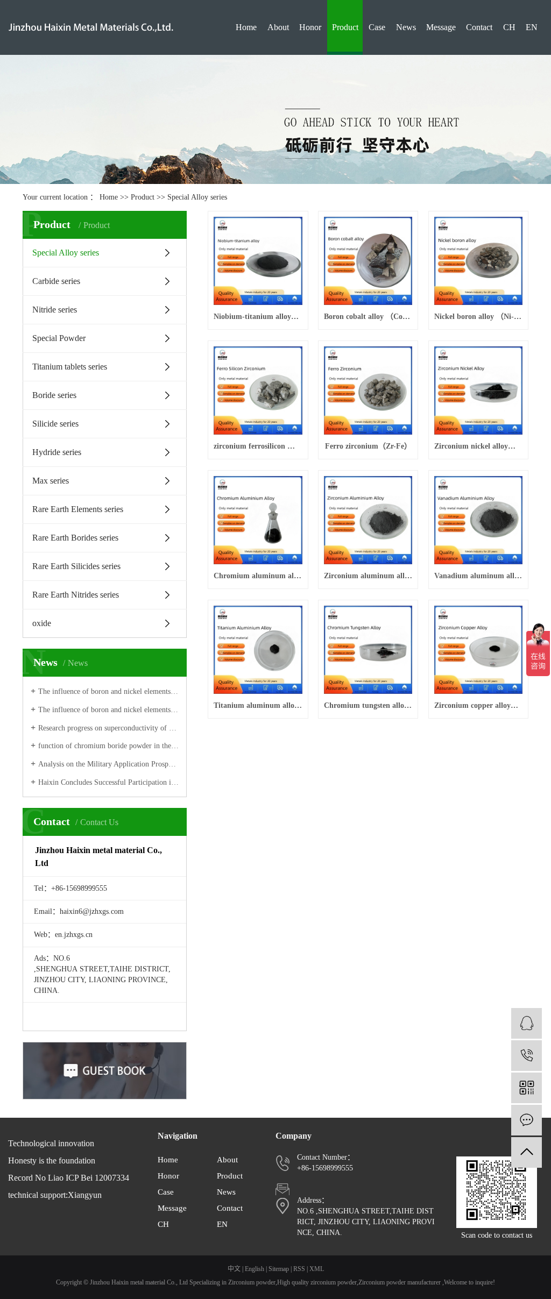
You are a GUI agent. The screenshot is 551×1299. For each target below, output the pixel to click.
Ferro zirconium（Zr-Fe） (368, 446)
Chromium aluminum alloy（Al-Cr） (258, 576)
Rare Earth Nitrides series (75, 594)
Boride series (54, 395)
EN (532, 27)
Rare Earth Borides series (75, 537)
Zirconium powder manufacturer (399, 1282)
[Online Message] (526, 1120)
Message (441, 27)
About (278, 27)
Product (345, 27)
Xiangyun (85, 1194)
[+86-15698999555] (526, 1055)
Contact (479, 27)
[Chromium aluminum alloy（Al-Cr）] (258, 520)
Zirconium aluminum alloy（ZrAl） (368, 576)
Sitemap (279, 1269)
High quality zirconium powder (317, 1282)
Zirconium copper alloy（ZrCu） (478, 705)
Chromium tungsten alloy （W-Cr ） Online (368, 705)
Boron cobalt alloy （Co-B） (368, 317)
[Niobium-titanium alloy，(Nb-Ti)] (258, 261)
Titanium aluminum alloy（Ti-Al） (258, 705)
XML (316, 1269)
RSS (299, 1269)
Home (246, 27)
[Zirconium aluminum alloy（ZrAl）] (368, 520)
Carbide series (56, 281)
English (254, 1269)
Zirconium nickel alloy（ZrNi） (478, 446)
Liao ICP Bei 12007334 (88, 1177)
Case (377, 27)
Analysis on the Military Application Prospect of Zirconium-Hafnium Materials (108, 764)
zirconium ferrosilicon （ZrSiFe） (258, 446)
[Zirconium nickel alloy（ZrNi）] (478, 390)
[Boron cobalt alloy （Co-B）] (368, 261)
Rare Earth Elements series (77, 509)
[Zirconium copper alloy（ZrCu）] (478, 650)
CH (509, 27)
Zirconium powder (252, 1282)
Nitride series (54, 309)
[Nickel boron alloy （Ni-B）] (478, 261)
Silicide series (55, 423)
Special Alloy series (197, 197)
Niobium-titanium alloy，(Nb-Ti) (258, 317)
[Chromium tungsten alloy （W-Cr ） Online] (368, 650)
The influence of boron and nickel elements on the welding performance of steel (108, 691)
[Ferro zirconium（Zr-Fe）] (368, 390)
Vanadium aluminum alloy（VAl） (478, 576)
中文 (234, 1269)
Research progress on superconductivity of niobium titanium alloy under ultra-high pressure (108, 728)
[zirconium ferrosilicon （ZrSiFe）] (258, 390)
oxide (41, 623)
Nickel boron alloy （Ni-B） (478, 317)
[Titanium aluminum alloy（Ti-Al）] (258, 650)
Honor (310, 27)
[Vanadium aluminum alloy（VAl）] (478, 520)
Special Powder (59, 338)
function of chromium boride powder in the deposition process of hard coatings (108, 746)
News (406, 27)
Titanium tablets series (69, 366)
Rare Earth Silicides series (76, 566)
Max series (50, 480)
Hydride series (56, 452)
